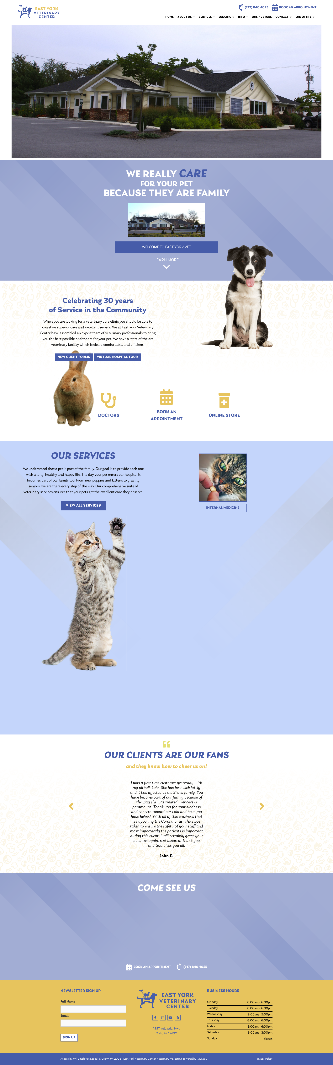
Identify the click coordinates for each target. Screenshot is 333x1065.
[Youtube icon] (170, 1017)
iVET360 (202, 1058)
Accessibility (68, 1058)
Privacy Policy (264, 1058)
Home (169, 17)
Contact (282, 17)
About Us (184, 17)
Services (205, 17)
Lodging (225, 17)
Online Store (262, 17)
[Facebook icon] (155, 1017)
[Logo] (39, 12)
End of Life (303, 17)
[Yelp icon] (178, 1017)
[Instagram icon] (163, 1017)
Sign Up (69, 1037)
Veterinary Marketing (169, 1058)
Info (241, 17)
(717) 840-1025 (256, 7)
